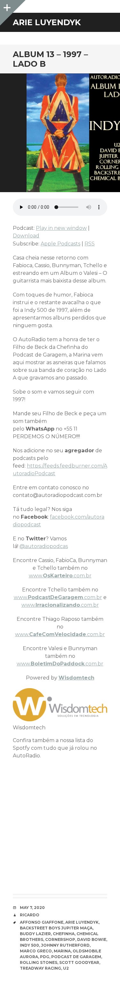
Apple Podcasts (60, 244)
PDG (44, 956)
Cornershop (60, 939)
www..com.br (60, 576)
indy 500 (29, 945)
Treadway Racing (40, 968)
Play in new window (61, 228)
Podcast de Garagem (76, 956)
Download (26, 236)
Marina (62, 951)
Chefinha (64, 933)
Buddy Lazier (35, 933)
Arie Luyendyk (82, 922)
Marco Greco (36, 951)
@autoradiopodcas (44, 546)
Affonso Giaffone (41, 922)
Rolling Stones (38, 962)
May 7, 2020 (32, 907)
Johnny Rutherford (65, 945)
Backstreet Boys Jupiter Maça (56, 928)
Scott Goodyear (79, 962)
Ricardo (29, 915)
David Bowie (91, 939)
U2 (66, 968)
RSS (89, 244)
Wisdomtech (76, 678)
